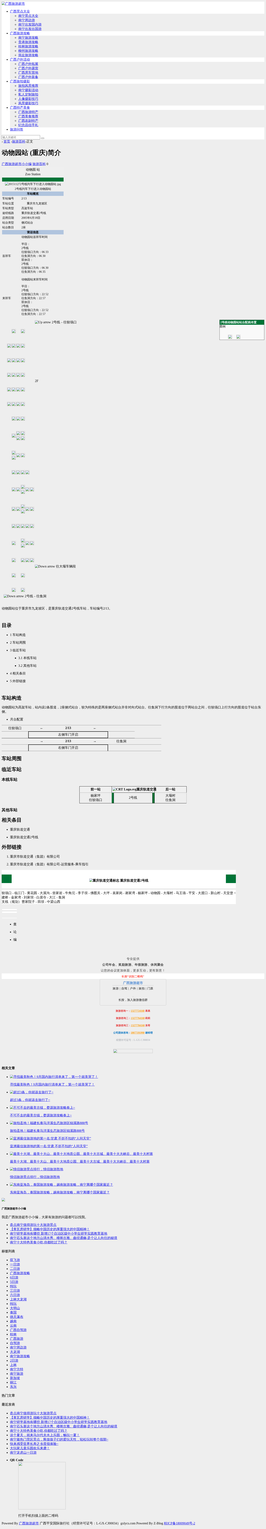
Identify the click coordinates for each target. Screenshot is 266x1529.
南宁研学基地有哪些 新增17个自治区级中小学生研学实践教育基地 (58, 1233)
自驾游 (15, 1343)
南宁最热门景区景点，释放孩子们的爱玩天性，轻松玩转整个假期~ (59, 1439)
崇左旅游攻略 (28, 55)
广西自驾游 (18, 1330)
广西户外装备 (28, 77)
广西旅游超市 (29, 1523)
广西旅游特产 (28, 112)
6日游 (14, 1277)
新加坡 (15, 1378)
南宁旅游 (16, 1373)
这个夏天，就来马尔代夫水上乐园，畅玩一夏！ (45, 1435)
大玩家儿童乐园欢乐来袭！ (30, 1448)
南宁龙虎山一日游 (23, 1452)
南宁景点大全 (28, 15)
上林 (13, 1365)
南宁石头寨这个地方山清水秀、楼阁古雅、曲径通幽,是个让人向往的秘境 (63, 1238)
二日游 (15, 1268)
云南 (13, 1325)
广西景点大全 (20, 11)
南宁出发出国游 (30, 29)
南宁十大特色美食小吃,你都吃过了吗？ (38, 1242)
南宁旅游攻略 (28, 37)
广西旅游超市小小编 (17, 164)
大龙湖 (15, 1352)
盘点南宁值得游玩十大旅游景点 (33, 1225)
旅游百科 (18, 141)
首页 (7, 141)
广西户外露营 (28, 68)
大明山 (15, 1308)
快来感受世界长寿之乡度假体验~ (34, 1444)
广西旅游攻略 (20, 33)
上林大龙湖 (18, 1299)
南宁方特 (16, 1369)
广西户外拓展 (28, 64)
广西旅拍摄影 (20, 81)
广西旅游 (16, 1338)
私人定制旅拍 (28, 94)
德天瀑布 (16, 1317)
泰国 (13, 1312)
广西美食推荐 (28, 116)
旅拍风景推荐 (28, 85)
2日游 (14, 1360)
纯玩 (13, 1286)
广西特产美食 (20, 107)
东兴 (13, 1386)
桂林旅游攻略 (28, 46)
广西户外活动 (20, 59)
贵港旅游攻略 (28, 42)
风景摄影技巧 (28, 103)
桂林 (13, 1334)
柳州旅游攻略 (28, 50)
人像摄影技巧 (28, 99)
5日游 (14, 1282)
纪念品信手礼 (28, 125)
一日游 (15, 1264)
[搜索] (42, 138)
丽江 (13, 1382)
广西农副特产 (28, 120)
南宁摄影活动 (28, 90)
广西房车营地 (28, 72)
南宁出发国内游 (30, 24)
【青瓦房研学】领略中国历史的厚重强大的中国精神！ (50, 1229)
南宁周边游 (26, 20)
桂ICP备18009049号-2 (179, 1523)
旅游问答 (16, 129)
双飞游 (15, 1260)
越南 (13, 1321)
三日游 (15, 1290)
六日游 (15, 1295)
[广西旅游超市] (13, 3)
